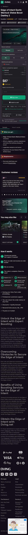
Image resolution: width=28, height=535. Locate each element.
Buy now (15, 97)
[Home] (7, 2)
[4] (13, 194)
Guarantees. (12, 163)
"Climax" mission (6, 510)
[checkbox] (2, 64)
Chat (20, 115)
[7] (19, 194)
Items (2, 505)
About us (4, 492)
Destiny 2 (18, 499)
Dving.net (7, 430)
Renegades (19, 506)
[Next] (26, 194)
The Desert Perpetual (19, 512)
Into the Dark (5, 502)
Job (2, 490)
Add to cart (15, 102)
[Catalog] (2, 2)
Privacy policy (19, 490)
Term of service (6, 482)
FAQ (16, 482)
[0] (4, 194)
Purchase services (21, 495)
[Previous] (2, 194)
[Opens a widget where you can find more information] (17, 526)
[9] (24, 194)
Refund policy (19, 492)
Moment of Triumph (18, 503)
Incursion (3, 513)
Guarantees (19, 484)
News (2, 484)
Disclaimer (18, 487)
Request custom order (14, 209)
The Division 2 (5, 499)
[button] (23, 2)
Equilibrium (18, 509)
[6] (17, 194)
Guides (3, 487)
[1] (6, 194)
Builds (3, 507)
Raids (2, 515)
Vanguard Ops (20, 516)
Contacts (4, 495)
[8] (22, 194)
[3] (11, 194)
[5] (15, 194)
